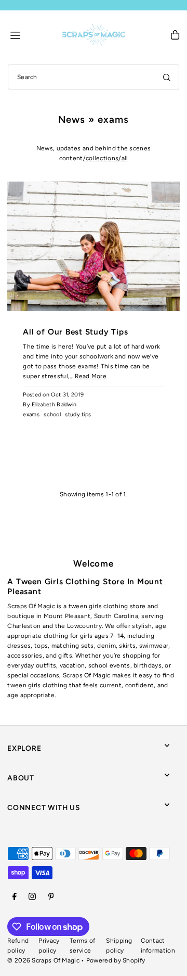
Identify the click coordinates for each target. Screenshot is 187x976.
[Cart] (175, 35)
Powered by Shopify (115, 960)
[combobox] (93, 77)
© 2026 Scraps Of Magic (43, 960)
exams (31, 414)
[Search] (166, 77)
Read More (90, 376)
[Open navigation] (31, 34)
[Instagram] (32, 897)
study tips (78, 414)
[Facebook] (14, 897)
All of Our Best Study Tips (75, 332)
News (71, 119)
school (52, 414)
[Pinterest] (51, 897)
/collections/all (105, 158)
